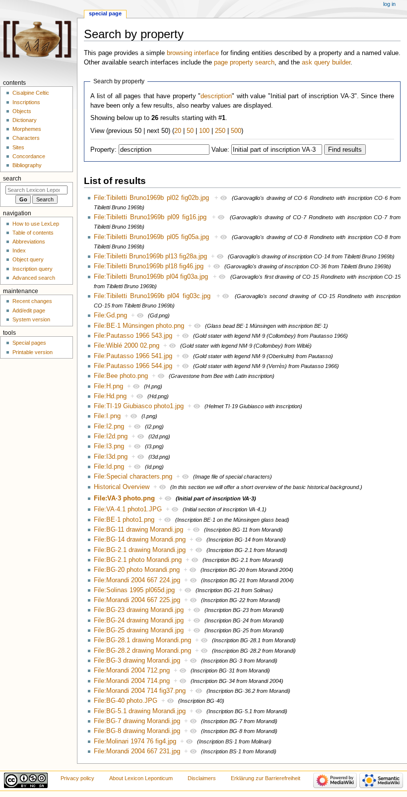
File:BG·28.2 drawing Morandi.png (142, 650)
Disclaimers (202, 778)
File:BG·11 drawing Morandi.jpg (138, 529)
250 (220, 130)
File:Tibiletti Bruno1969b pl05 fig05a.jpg (151, 237)
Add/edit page (28, 310)
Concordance (28, 156)
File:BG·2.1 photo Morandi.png (138, 559)
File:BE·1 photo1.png (124, 519)
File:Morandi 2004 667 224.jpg (137, 580)
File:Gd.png (110, 315)
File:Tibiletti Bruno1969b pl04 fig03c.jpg (152, 296)
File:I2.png (109, 426)
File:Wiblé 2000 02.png (126, 345)
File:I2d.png (111, 436)
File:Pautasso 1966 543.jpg (133, 335)
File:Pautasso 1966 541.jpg (133, 356)
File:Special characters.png (133, 476)
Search (12, 179)
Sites (18, 147)
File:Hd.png (110, 396)
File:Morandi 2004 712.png (132, 670)
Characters (26, 138)
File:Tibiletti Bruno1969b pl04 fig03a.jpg (151, 276)
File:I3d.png (111, 456)
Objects (21, 111)
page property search (244, 62)
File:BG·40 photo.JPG (125, 700)
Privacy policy (77, 778)
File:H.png (108, 386)
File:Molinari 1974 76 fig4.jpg (135, 741)
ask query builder (326, 62)
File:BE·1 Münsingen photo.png (139, 325)
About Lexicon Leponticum (141, 778)
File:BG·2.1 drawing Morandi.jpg (140, 550)
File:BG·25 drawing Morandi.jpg (139, 630)
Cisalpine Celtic (30, 93)
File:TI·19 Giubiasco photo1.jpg (139, 406)
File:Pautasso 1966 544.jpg (133, 366)
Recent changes (32, 301)
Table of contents (33, 233)
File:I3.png (109, 446)
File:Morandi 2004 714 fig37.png (140, 690)
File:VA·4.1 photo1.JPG (128, 509)
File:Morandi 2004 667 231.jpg (137, 751)
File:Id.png (109, 466)
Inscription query (32, 269)
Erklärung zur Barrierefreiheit (265, 778)
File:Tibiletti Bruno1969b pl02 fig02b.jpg (151, 197)
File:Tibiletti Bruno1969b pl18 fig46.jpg (149, 266)
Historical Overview (121, 487)
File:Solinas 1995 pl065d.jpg (134, 590)
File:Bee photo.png (121, 375)
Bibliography (27, 165)
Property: (103, 149)
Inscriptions (26, 102)
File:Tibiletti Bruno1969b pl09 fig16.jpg (150, 217)
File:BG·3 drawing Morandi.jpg (137, 660)
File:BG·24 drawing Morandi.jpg (139, 620)
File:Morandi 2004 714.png (132, 680)
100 (204, 130)
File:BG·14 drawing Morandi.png (140, 539)
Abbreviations (28, 242)
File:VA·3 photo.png (124, 498)
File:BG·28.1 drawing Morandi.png (142, 640)
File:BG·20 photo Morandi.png (137, 569)
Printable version (32, 352)
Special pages (29, 343)
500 (236, 130)
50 (190, 130)
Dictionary (24, 120)
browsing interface (193, 53)
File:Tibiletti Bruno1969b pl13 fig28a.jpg (150, 256)
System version (31, 319)
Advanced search (33, 278)
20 (177, 130)
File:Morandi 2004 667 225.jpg (137, 600)
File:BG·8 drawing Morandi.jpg (137, 731)
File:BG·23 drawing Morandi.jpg (139, 610)
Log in (389, 4)
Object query (28, 259)
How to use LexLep (35, 224)
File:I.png (107, 416)
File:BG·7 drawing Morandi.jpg (137, 721)
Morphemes (26, 129)
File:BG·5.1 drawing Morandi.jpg (140, 711)
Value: (220, 149)
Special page (105, 13)
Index (19, 250)
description (216, 96)
